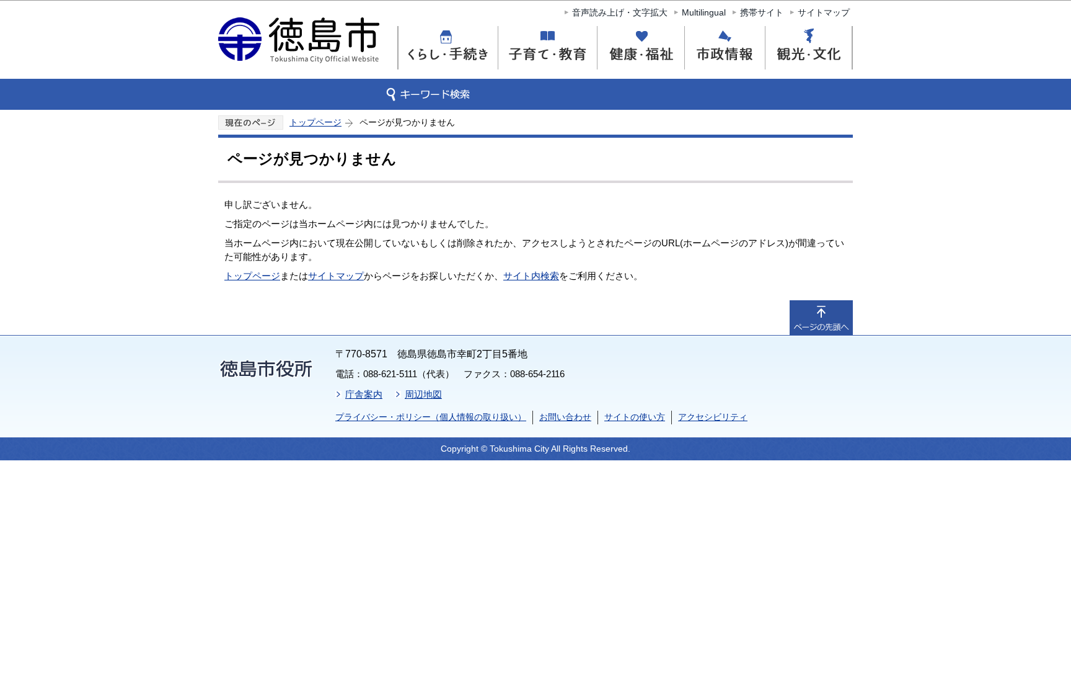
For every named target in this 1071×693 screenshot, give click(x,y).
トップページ (315, 122)
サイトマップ (824, 12)
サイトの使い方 (634, 417)
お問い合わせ (565, 417)
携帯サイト (761, 12)
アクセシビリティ (712, 417)
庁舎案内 (363, 394)
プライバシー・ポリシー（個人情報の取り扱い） (430, 417)
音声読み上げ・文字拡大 (620, 12)
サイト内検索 (531, 275)
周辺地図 (423, 394)
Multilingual (704, 12)
